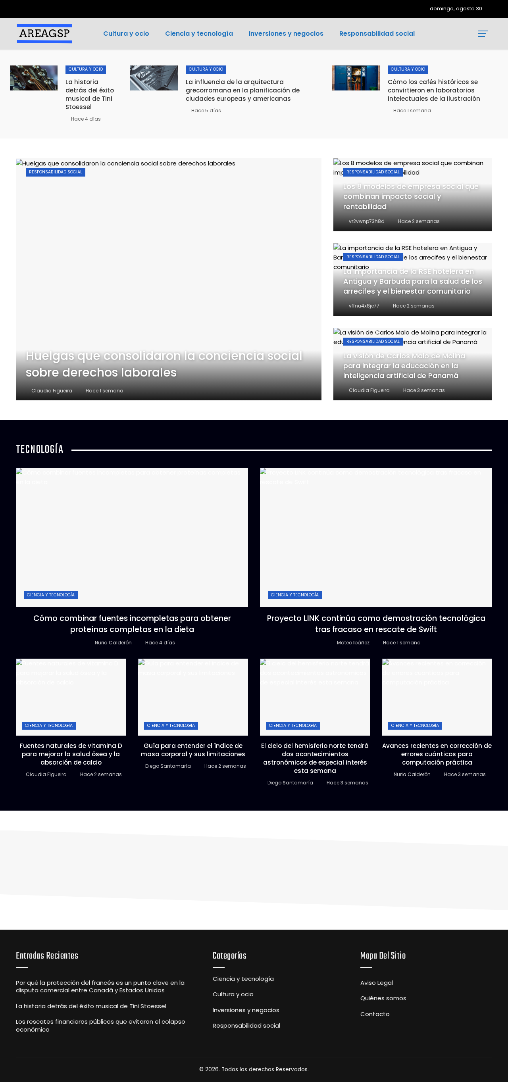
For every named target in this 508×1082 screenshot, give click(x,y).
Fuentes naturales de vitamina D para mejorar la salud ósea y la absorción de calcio (71, 754)
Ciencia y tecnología (51, 595)
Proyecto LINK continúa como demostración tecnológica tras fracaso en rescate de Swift (376, 623)
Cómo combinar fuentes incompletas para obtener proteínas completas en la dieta (132, 623)
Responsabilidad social (55, 172)
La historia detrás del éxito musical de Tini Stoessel (89, 94)
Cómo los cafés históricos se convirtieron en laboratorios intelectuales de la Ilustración (434, 90)
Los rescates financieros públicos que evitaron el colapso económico (100, 1025)
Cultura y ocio (86, 69)
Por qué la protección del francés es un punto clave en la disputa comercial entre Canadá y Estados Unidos (100, 986)
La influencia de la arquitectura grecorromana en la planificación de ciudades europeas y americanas (243, 90)
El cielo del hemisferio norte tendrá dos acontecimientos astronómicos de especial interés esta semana (315, 758)
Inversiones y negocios (246, 1010)
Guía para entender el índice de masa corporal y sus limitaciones (193, 750)
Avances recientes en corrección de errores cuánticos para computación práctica (437, 754)
